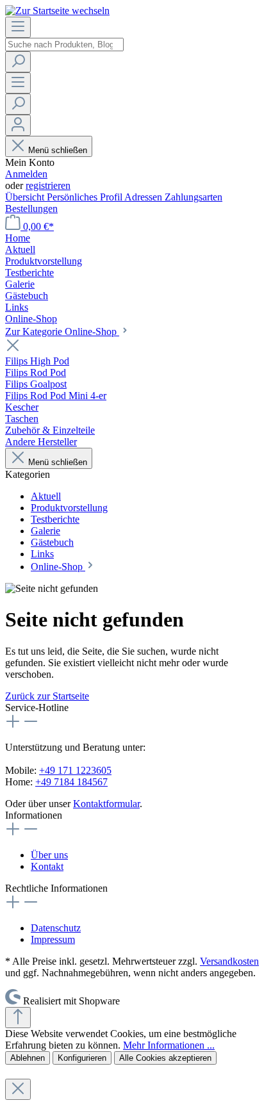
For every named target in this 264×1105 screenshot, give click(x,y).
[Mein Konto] (18, 125)
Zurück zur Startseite (47, 696)
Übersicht (26, 197)
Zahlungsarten (193, 197)
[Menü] (18, 27)
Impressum (53, 939)
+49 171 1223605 (75, 770)
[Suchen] (18, 61)
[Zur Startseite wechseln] (57, 10)
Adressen (144, 197)
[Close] (18, 1089)
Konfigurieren (82, 1058)
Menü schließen (57, 150)
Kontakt (47, 866)
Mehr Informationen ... (169, 1045)
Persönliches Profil (85, 197)
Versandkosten (229, 961)
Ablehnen (27, 1058)
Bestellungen (31, 208)
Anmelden (26, 173)
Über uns (49, 854)
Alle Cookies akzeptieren (165, 1058)
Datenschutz (56, 927)
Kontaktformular (106, 803)
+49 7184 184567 (71, 781)
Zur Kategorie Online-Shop (62, 331)
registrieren (48, 185)
